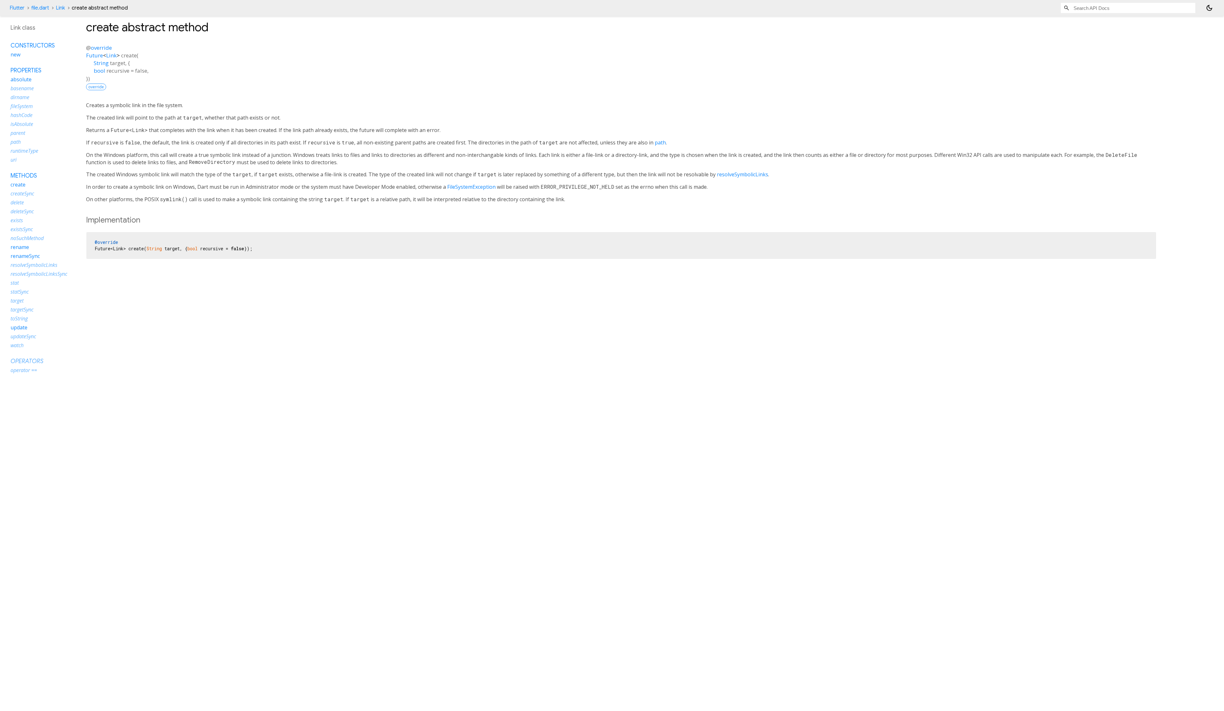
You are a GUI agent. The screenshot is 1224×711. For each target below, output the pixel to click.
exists (17, 220)
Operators (27, 361)
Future (94, 55)
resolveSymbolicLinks (742, 174)
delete (17, 202)
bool (99, 70)
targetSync (22, 309)
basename (22, 88)
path (660, 142)
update (19, 327)
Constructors (33, 45)
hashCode (22, 115)
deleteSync (22, 211)
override (101, 47)
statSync (20, 291)
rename (20, 247)
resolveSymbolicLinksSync (39, 273)
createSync (22, 193)
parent (18, 132)
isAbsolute (22, 124)
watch (17, 345)
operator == (24, 370)
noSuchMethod (27, 238)
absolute (21, 79)
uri (14, 159)
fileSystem (22, 106)
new (15, 54)
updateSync (23, 336)
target (17, 300)
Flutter (17, 8)
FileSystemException (471, 186)
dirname (20, 97)
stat (15, 282)
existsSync (22, 229)
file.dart (40, 8)
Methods (24, 175)
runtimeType (24, 150)
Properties (26, 70)
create (18, 184)
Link (60, 8)
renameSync (25, 256)
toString (19, 318)
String (101, 63)
